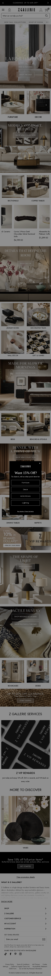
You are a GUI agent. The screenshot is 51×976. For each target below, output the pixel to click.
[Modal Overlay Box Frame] (25, 488)
